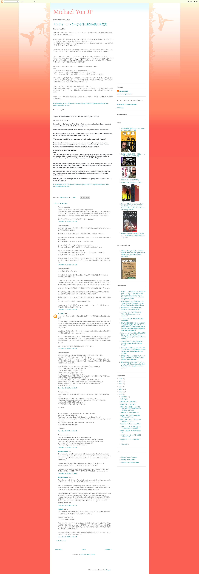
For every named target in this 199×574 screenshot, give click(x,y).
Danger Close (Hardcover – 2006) (131, 182)
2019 (121, 381)
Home (84, 549)
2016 (121, 389)
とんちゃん (61, 313)
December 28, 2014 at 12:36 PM (67, 473)
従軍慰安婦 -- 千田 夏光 (128, 404)
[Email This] (81, 198)
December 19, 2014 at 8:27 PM (67, 221)
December (124, 397)
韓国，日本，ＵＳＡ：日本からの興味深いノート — (130, 420)
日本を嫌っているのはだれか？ (129, 412)
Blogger (108, 570)
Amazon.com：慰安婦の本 (128, 401)
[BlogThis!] (83, 198)
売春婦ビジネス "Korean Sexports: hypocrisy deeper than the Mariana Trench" (131, 343)
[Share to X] (85, 198)
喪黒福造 (60, 509)
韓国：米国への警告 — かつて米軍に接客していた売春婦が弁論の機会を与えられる (130, 408)
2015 (121, 392)
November (124, 444)
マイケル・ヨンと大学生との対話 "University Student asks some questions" (131, 314)
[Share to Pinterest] (89, 198)
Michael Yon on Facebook (129, 457)
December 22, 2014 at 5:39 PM (67, 431)
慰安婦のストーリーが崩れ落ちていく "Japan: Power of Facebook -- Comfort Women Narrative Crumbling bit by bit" (132, 303)
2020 (121, 378)
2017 (121, 386)
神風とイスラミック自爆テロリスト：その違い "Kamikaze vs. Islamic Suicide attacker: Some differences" (133, 357)
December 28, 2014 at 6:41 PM (67, 537)
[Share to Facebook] (87, 198)
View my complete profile (124, 94)
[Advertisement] (131, 51)
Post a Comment (61, 541)
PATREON (120, 108)
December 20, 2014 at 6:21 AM (67, 264)
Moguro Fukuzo (63, 451)
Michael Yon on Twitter (128, 459)
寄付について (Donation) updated (130, 424)
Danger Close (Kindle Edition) (130, 180)
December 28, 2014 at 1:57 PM (67, 505)
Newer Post (58, 549)
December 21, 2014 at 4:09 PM (67, 349)
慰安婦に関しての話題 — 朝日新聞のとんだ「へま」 (130, 416)
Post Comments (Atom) (88, 554)
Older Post (109, 549)
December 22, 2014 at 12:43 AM (67, 388)
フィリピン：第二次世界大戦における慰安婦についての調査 (130, 427)
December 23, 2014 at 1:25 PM (67, 447)
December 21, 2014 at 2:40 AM (67, 309)
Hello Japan (123, 399)
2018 (121, 384)
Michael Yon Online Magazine (130, 462)
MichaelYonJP (123, 91)
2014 (121, 394)
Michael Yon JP (73, 11)
